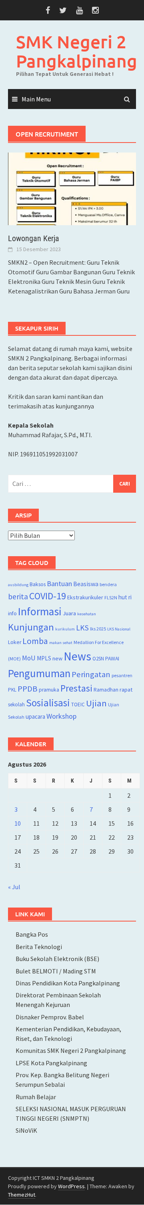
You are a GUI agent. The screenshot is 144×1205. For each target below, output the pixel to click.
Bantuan (59, 583)
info (12, 613)
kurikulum (65, 629)
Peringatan (91, 674)
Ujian (96, 703)
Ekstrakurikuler (85, 597)
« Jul (14, 887)
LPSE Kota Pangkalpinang (51, 1063)
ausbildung (18, 584)
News (77, 656)
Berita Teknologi (39, 947)
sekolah (16, 704)
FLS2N (110, 598)
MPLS (44, 658)
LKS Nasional (118, 629)
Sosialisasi (48, 702)
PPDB (28, 689)
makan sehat (60, 642)
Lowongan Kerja (33, 238)
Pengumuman (39, 673)
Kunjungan (31, 627)
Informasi (40, 611)
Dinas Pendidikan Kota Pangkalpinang (68, 983)
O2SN (98, 658)
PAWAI (112, 658)
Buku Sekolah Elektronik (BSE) (57, 959)
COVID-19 (47, 596)
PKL (12, 689)
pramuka (49, 689)
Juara (69, 613)
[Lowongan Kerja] (72, 188)
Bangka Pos (32, 934)
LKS (82, 627)
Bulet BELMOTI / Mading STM (56, 971)
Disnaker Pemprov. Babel (50, 1017)
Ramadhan (106, 689)
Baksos (38, 584)
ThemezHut (21, 1194)
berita (18, 596)
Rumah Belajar (36, 1097)
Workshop (61, 716)
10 (17, 823)
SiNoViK (26, 1130)
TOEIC (78, 704)
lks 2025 (98, 629)
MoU (29, 658)
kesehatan (86, 613)
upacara (35, 716)
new (57, 658)
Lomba (35, 641)
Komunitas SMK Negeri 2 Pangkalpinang (71, 1050)
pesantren (122, 675)
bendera (108, 584)
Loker (14, 642)
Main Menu (36, 99)
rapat (126, 689)
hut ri (125, 597)
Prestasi (76, 688)
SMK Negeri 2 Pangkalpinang (76, 51)
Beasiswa (85, 584)
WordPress (71, 1186)
